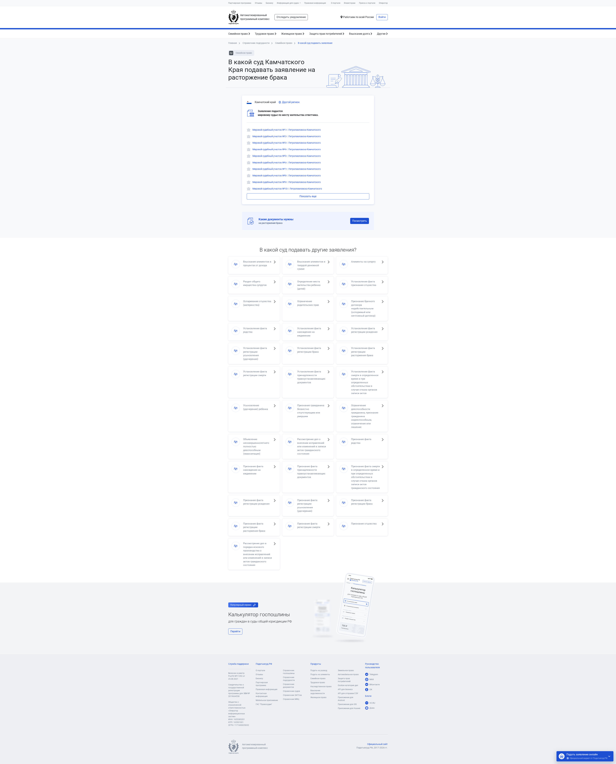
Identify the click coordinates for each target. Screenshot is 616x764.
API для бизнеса (345, 689)
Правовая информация (315, 3)
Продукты (315, 664)
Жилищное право (292, 33)
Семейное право (238, 33)
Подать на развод (318, 670)
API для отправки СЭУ (348, 693)
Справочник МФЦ (291, 699)
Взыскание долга (360, 33)
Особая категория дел (348, 685)
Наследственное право (321, 686)
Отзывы (258, 3)
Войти (382, 17)
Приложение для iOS (347, 704)
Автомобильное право (348, 674)
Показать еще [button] (307, 196)
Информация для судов (288, 3)
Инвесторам (349, 3)
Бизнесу (269, 3)
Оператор (383, 3)
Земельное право (346, 670)
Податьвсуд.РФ (264, 664)
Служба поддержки (238, 664)
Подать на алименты (320, 674)
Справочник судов (291, 691)
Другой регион (290, 102)
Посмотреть (359, 220)
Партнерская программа (239, 3)
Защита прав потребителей (326, 33)
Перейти (235, 631)
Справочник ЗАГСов (292, 695)
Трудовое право (265, 33)
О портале (335, 3)
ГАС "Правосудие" (264, 704)
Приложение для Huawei (349, 708)
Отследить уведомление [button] (291, 17)
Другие (381, 33)
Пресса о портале (367, 3)
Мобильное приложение (267, 700)
